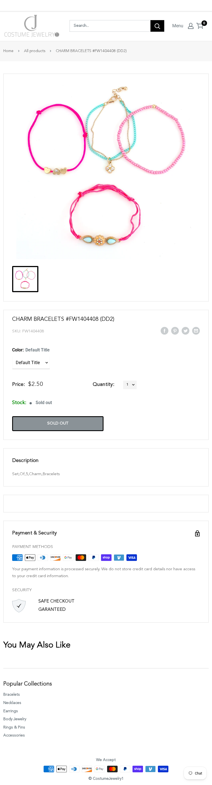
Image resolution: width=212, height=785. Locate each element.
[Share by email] (196, 330)
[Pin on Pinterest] (175, 330)
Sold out (57, 423)
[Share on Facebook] (164, 330)
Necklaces (12, 703)
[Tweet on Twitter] (185, 330)
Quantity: (103, 384)
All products (34, 51)
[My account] (191, 26)
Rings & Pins (14, 727)
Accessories (14, 735)
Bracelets (11, 695)
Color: (31, 350)
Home (8, 51)
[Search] (157, 26)
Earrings (10, 711)
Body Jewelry (14, 719)
